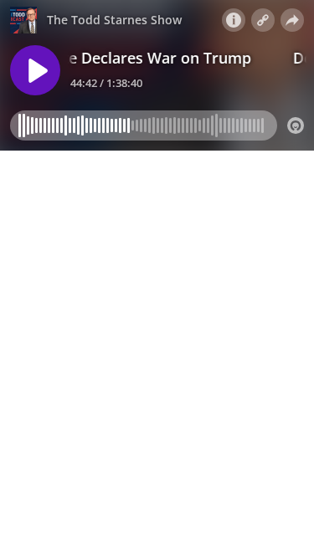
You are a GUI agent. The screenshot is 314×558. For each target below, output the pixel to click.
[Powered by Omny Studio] (295, 125)
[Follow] (263, 20)
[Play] (35, 70)
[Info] (233, 20)
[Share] (292, 20)
